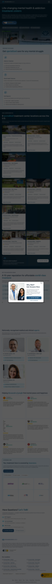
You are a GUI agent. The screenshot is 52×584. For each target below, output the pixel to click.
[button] (41, 283)
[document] (26, 292)
